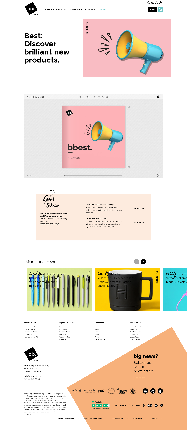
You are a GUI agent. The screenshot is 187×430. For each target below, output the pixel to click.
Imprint (155, 419)
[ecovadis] (89, 391)
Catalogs (133, 329)
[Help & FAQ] (148, 2)
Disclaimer (137, 419)
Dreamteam (134, 337)
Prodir (97, 337)
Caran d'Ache (100, 339)
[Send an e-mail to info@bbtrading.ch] (152, 2)
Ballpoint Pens (64, 332)
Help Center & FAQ (31, 337)
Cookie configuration (93, 419)
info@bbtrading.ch (33, 376)
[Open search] (160, 9)
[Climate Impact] (102, 391)
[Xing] (153, 391)
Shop (152, 9)
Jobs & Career (135, 334)
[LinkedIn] (145, 391)
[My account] (156, 2)
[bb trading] (31, 8)
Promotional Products (32, 327)
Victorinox (99, 327)
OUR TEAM (139, 223)
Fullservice (28, 334)
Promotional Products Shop (140, 327)
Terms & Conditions (66, 419)
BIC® (97, 334)
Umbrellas (63, 329)
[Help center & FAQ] (116, 405)
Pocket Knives (64, 327)
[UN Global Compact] (133, 391)
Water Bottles (64, 337)
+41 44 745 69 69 (32, 379)
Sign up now (140, 378)
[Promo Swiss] (122, 391)
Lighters (62, 334)
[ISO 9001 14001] (111, 391)
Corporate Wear (30, 332)
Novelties (139, 209)
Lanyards (63, 339)
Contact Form (135, 332)
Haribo (97, 332)
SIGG (97, 329)
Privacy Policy (117, 419)
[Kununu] (160, 391)
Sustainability (135, 339)
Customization (29, 329)
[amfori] (76, 391)
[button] (143, 261)
